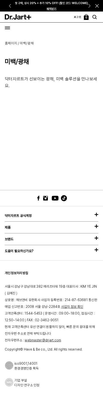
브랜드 (9, 239)
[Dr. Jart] (18, 17)
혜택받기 (51, 9)
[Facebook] (39, 198)
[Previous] (9, 6)
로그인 (78, 16)
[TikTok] (61, 198)
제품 (8, 227)
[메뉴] (7, 27)
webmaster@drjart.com (43, 340)
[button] (97, 6)
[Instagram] (46, 198)
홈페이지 (11, 43)
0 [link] (86, 17)
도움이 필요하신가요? (19, 251)
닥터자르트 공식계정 (18, 216)
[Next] (90, 6)
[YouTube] (53, 198)
